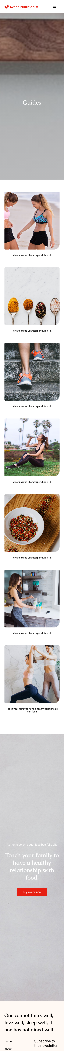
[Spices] (32, 495)
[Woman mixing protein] (32, 571)
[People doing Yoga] (32, 647)
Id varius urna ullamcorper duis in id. (32, 255)
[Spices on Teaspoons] (32, 269)
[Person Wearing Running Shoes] (32, 344)
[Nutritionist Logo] (21, 6)
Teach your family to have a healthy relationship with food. (32, 710)
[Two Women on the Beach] (32, 193)
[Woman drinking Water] (32, 420)
